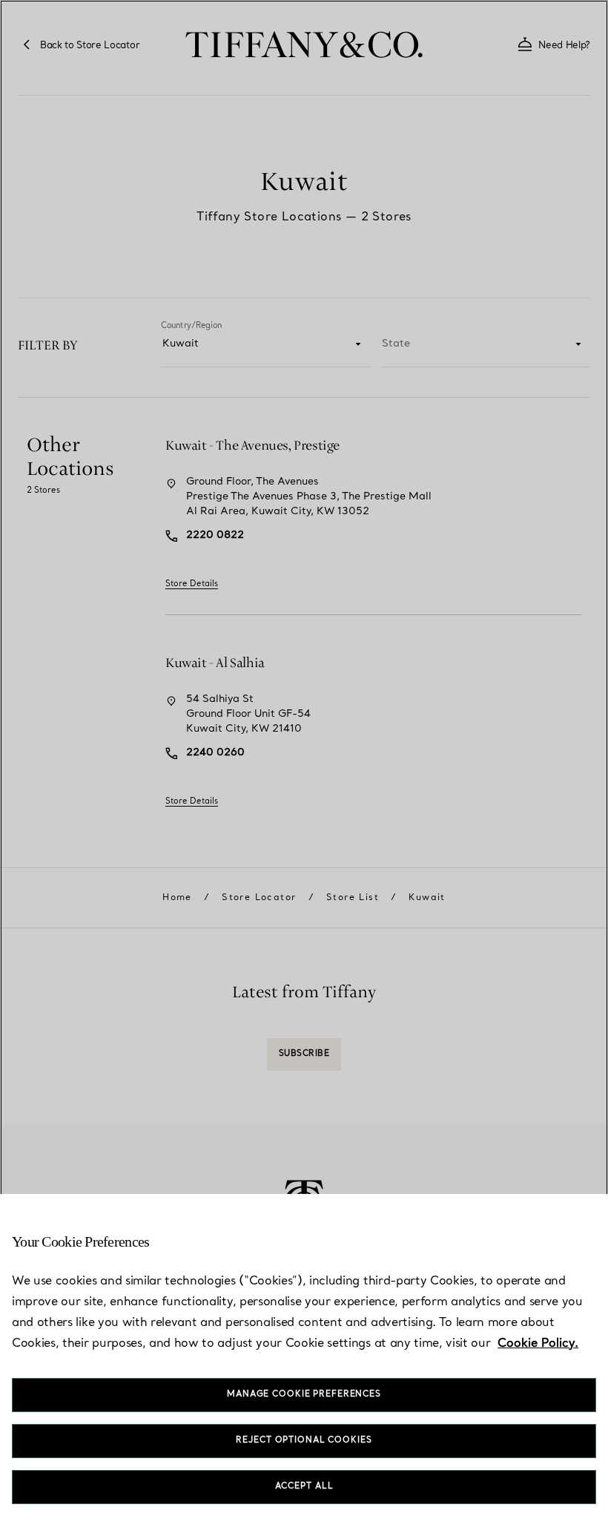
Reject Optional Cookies (303, 1441)
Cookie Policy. (538, 1344)
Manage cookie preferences (304, 1394)
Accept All (304, 1487)
